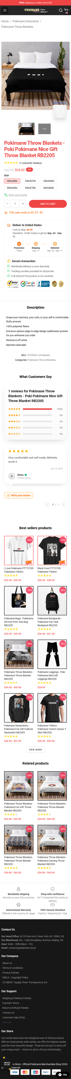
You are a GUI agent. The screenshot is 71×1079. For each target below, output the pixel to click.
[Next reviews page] (64, 504)
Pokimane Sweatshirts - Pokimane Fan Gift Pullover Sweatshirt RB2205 (18, 729)
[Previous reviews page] (47, 504)
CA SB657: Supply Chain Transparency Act (24, 982)
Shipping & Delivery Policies (16, 998)
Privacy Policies (10, 972)
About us (7, 963)
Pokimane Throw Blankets (17, 26)
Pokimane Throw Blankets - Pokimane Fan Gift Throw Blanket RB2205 (18, 807)
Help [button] (65, 1074)
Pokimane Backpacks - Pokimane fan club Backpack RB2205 (50, 622)
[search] (61, 10)
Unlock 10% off (7, 1064)
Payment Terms (10, 1003)
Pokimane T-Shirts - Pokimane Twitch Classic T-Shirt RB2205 (52, 729)
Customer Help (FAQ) (13, 1017)
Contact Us (8, 1012)
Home (5, 21)
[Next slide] (64, 75)
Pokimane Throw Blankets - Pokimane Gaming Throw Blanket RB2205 (52, 861)
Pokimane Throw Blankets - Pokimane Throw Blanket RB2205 (18, 675)
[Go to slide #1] (26, 129)
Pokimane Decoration (26, 21)
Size (6, 175)
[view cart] (66, 10)
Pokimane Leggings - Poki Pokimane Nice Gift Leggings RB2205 (51, 675)
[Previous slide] (6, 75)
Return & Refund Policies (15, 1007)
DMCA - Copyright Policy (15, 977)
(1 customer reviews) (30, 163)
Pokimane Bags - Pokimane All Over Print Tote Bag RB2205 (18, 622)
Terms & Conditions (12, 967)
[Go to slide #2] (44, 129)
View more (35, 750)
